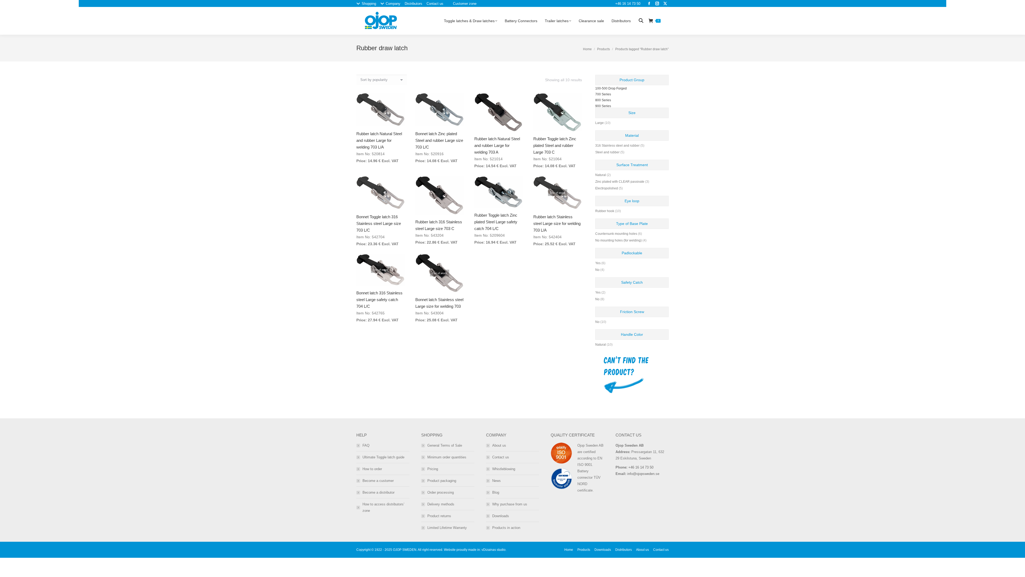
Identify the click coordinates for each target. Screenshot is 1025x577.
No (597, 270)
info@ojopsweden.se (643, 474)
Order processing (440, 492)
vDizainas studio (494, 550)
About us (499, 445)
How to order (372, 469)
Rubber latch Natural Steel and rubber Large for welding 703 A (497, 145)
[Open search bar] (641, 20)
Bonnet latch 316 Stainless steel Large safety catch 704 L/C (379, 300)
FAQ (365, 445)
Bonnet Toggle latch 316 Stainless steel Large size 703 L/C (378, 223)
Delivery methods (440, 504)
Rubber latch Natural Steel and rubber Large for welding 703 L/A (379, 140)
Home (587, 49)
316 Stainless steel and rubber (617, 145)
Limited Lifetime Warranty (447, 528)
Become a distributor (378, 492)
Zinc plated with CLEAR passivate (619, 182)
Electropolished (606, 188)
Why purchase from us (509, 504)
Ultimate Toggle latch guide (383, 457)
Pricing (432, 469)
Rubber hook (604, 211)
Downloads (500, 516)
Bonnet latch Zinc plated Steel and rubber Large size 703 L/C (439, 140)
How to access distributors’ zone (383, 507)
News (496, 481)
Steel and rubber (607, 152)
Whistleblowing (503, 469)
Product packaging (441, 481)
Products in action (506, 528)
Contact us (500, 457)
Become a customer (378, 481)
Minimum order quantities (446, 457)
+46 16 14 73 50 (627, 4)
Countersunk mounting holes (616, 234)
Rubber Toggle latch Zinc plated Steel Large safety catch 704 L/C (495, 222)
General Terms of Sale (444, 445)
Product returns (439, 516)
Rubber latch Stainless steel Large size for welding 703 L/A (557, 223)
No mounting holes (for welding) (618, 240)
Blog (495, 492)
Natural (600, 175)
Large (599, 123)
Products (603, 49)
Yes (598, 263)
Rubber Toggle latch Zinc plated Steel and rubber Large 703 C (554, 145)
